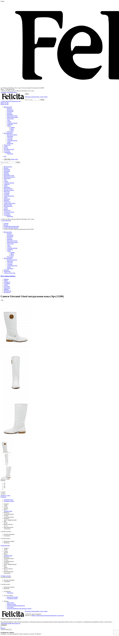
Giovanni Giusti (8, 511)
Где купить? (10, 607)
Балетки (9, 108)
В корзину (3, 497)
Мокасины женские (12, 117)
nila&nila (6, 289)
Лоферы (12, 127)
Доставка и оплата (9, 149)
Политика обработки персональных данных (19, 608)
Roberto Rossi (7, 291)
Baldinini (6, 279)
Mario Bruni (7, 288)
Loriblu (6, 285)
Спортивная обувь (12, 140)
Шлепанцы (10, 131)
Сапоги (9, 121)
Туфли (9, 126)
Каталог (6, 225)
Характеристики (8, 499)
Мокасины (10, 136)
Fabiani (6, 280)
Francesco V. (7, 282)
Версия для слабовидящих (9, 92)
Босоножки (10, 110)
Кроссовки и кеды (12, 115)
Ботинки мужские (12, 134)
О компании (7, 152)
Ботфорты (10, 114)
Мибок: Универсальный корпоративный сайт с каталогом (48, 615)
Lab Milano (7, 283)
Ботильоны (10, 111)
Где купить (7, 150)
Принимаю (3, 625)
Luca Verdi (7, 286)
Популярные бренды (8, 276)
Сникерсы (10, 124)
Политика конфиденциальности (16, 605)
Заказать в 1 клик (5, 495)
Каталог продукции (12, 597)
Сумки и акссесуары (9, 203)
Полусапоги (10, 118)
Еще (5, 156)
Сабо (8, 120)
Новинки (6, 200)
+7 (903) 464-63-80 (6, 101)
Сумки (6, 146)
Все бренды (7, 292)
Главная (6, 223)
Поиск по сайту (11, 604)
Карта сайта (11, 159)
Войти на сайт (5, 102)
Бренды (6, 148)
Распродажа (7, 145)
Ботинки (9, 112)
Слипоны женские (12, 123)
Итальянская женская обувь (11, 226)
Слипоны (9, 139)
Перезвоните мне (16, 101)
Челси (12, 130)
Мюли (12, 129)
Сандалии (10, 137)
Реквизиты (10, 153)
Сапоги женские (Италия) (11, 227)
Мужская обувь (8, 133)
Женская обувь (8, 107)
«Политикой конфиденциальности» (10, 623)
